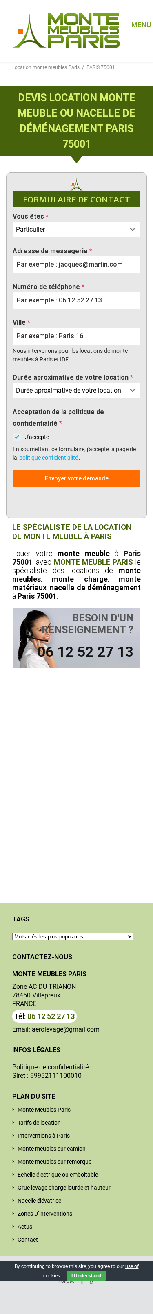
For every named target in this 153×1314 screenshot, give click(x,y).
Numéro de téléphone (48, 287)
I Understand (86, 1276)
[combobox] (76, 229)
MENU (136, 21)
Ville (21, 322)
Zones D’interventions (45, 1213)
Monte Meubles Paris (44, 1109)
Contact (28, 1239)
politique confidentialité (48, 457)
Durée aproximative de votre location (73, 377)
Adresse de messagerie (52, 251)
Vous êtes (31, 216)
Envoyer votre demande (77, 478)
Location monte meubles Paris (46, 67)
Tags (20, 919)
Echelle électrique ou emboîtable (58, 1174)
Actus (25, 1226)
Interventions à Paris (44, 1135)
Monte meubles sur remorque (54, 1161)
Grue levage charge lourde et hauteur (64, 1187)
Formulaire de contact (76, 199)
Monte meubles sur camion (52, 1148)
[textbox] (69, 229)
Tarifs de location (39, 1122)
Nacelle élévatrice (39, 1200)
